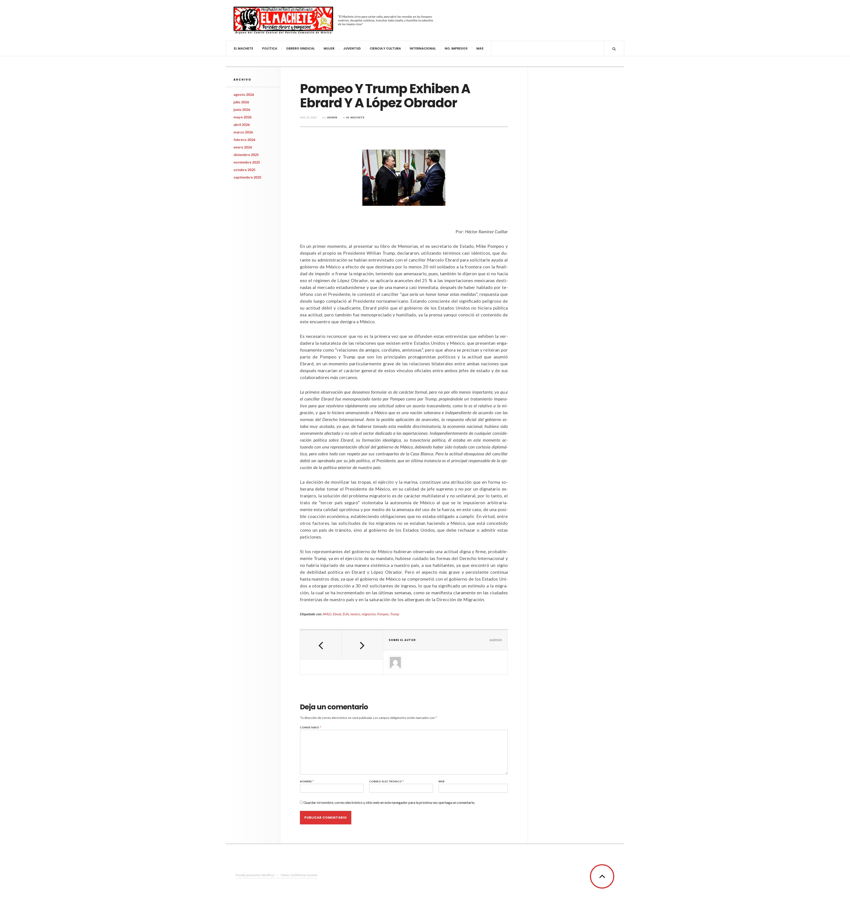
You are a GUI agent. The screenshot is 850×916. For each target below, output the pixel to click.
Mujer (329, 48)
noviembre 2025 (247, 162)
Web (442, 781)
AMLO (327, 614)
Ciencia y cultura (385, 48)
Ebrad (337, 614)
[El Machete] (283, 20)
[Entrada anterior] (321, 644)
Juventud (352, 48)
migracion (369, 614)
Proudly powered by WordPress (255, 875)
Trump (394, 614)
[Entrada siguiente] (362, 644)
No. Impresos (456, 48)
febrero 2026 (244, 139)
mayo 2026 (242, 117)
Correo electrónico (386, 781)
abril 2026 (242, 124)
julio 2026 (241, 102)
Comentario (310, 727)
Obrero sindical (300, 48)
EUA (346, 614)
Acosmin (312, 875)
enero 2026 (243, 147)
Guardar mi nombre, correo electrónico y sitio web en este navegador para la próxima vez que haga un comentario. (389, 802)
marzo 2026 (243, 132)
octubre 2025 (244, 169)
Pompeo (383, 614)
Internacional (423, 48)
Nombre (307, 781)
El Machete (243, 48)
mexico (355, 614)
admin (332, 117)
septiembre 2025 (247, 177)
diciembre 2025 (246, 154)
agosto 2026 (244, 94)
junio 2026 (242, 109)
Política (269, 48)
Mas (479, 48)
